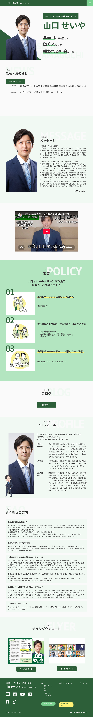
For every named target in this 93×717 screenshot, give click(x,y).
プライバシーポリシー (14, 712)
